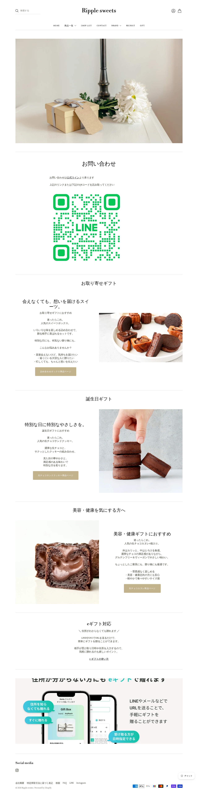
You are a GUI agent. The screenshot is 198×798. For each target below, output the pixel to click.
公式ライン (73, 178)
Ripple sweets (99, 10)
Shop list (86, 25)
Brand (115, 25)
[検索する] (17, 10)
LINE (71, 783)
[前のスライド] (18, 91)
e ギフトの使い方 (99, 659)
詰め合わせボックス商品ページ (55, 371)
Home (56, 25)
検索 (58, 783)
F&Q (65, 783)
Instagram (81, 783)
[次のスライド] (179, 91)
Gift (142, 25)
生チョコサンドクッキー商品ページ (55, 475)
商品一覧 (69, 25)
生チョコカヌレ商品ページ (142, 588)
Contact (102, 25)
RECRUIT (130, 25)
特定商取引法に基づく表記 (40, 783)
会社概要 (19, 783)
